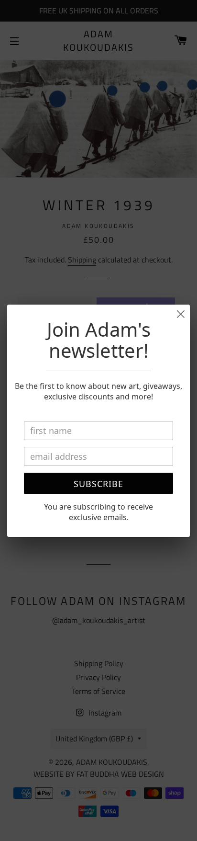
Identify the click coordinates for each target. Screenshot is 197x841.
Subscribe (98, 483)
